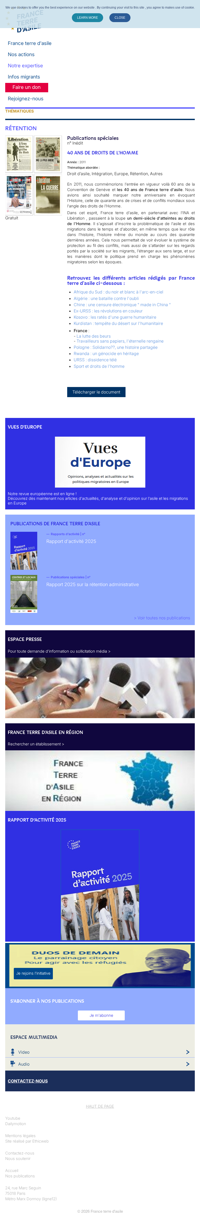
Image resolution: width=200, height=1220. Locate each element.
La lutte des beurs (94, 336)
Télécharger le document (96, 392)
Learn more (87, 17)
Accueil (11, 1170)
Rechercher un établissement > (36, 744)
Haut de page (100, 1106)
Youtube (12, 1118)
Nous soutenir (17, 1158)
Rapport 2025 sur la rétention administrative (92, 584)
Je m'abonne (101, 1015)
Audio (23, 1064)
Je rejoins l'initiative (33, 973)
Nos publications (20, 1175)
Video (23, 1052)
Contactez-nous (19, 1153)
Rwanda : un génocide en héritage (106, 353)
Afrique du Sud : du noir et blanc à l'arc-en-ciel (118, 291)
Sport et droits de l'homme (99, 366)
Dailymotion (15, 1123)
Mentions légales (20, 1135)
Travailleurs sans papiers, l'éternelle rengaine (120, 341)
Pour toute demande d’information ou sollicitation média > (59, 651)
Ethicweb (40, 1141)
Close (120, 17)
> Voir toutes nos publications (162, 617)
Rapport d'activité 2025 (71, 541)
